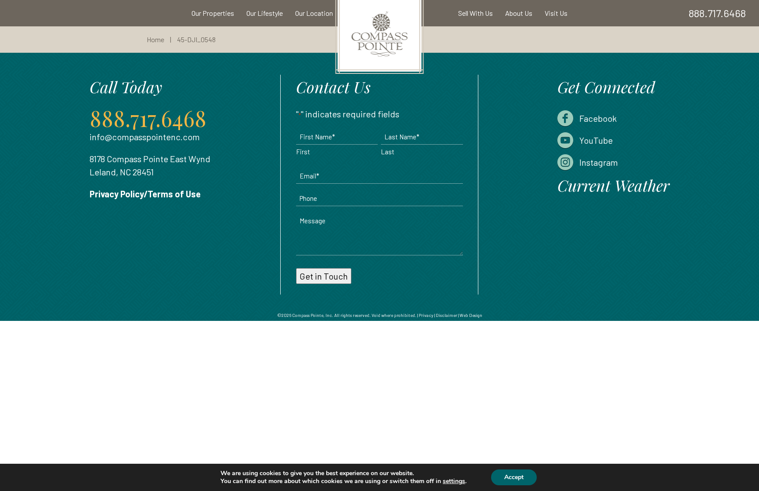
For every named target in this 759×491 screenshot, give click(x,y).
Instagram (598, 162)
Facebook (598, 118)
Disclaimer (446, 315)
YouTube (596, 140)
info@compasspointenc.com (145, 136)
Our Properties (213, 13)
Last (387, 152)
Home (155, 39)
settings (454, 481)
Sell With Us (475, 13)
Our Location (314, 13)
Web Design (470, 315)
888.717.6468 (717, 13)
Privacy (426, 315)
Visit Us (556, 13)
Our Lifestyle (264, 13)
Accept (514, 477)
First (303, 152)
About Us (518, 13)
